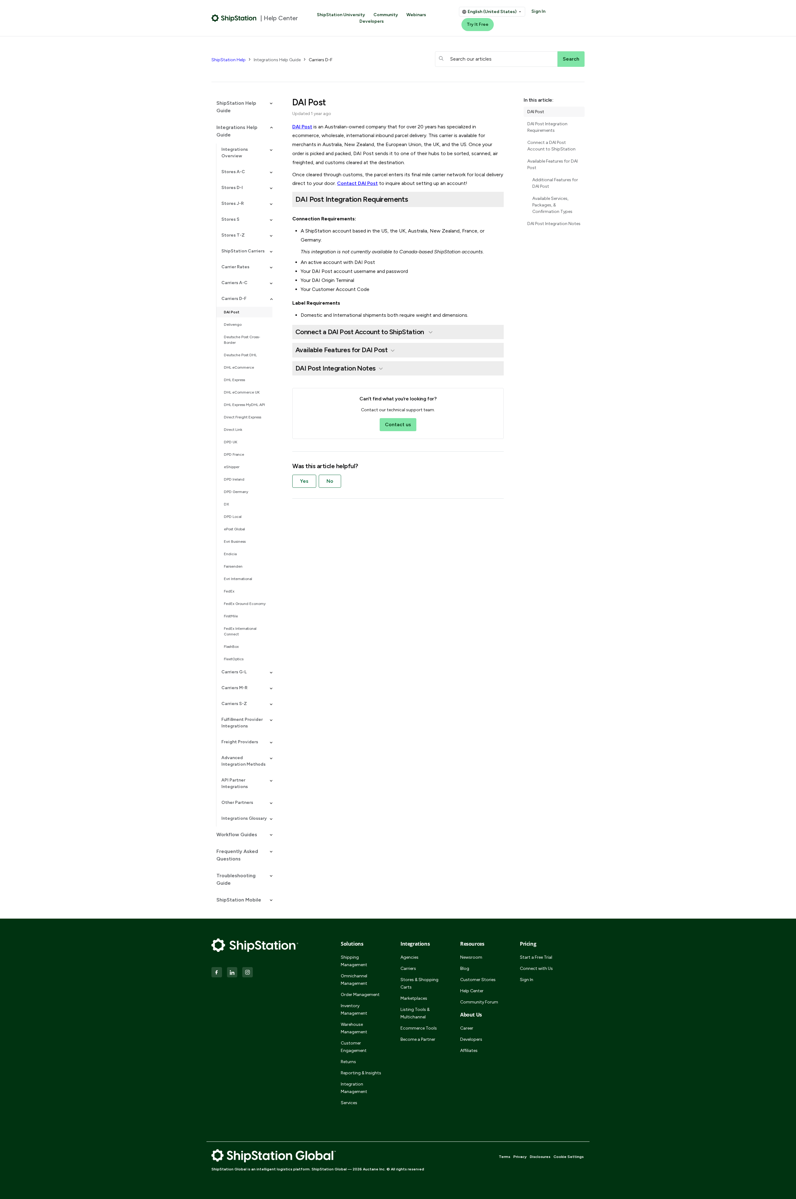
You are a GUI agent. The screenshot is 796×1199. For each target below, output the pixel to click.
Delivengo (233, 324)
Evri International (238, 579)
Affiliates (469, 1050)
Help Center (472, 991)
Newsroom (471, 957)
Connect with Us (536, 968)
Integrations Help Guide (277, 59)
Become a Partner (417, 1039)
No (329, 481)
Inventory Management (354, 1009)
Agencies (409, 957)
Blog (464, 968)
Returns (348, 1061)
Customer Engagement (354, 1046)
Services (349, 1102)
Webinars (416, 14)
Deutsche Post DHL (240, 355)
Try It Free (477, 24)
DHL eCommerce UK (242, 392)
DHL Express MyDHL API (244, 405)
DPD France (234, 454)
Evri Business (235, 541)
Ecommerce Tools (418, 1028)
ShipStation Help (228, 59)
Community (385, 14)
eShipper (231, 467)
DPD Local (233, 516)
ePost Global (234, 529)
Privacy (520, 1157)
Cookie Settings (568, 1157)
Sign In (538, 11)
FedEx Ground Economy (245, 604)
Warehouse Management (354, 1028)
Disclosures (540, 1157)
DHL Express (234, 380)
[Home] (234, 18)
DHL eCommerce (239, 367)
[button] (241, 107)
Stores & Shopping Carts (419, 983)
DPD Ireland (234, 479)
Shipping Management (354, 961)
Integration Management (354, 1087)
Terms (504, 1157)
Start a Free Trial (536, 957)
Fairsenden (233, 566)
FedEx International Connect (240, 631)
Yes (304, 481)
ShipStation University (341, 14)
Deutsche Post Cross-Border (242, 340)
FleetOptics (233, 659)
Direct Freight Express (242, 417)
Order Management (360, 994)
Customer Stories (478, 979)
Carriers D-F (320, 59)
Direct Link (233, 429)
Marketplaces (413, 998)
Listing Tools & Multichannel (415, 1013)
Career (466, 1028)
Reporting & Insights (361, 1073)
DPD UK (230, 442)
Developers (371, 21)
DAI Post (231, 312)
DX (226, 504)
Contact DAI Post (357, 183)
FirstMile (231, 616)
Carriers (408, 968)
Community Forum (479, 1002)
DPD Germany (236, 492)
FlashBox (231, 646)
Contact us (398, 424)
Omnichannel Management (354, 979)
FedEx (229, 591)
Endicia (230, 554)
